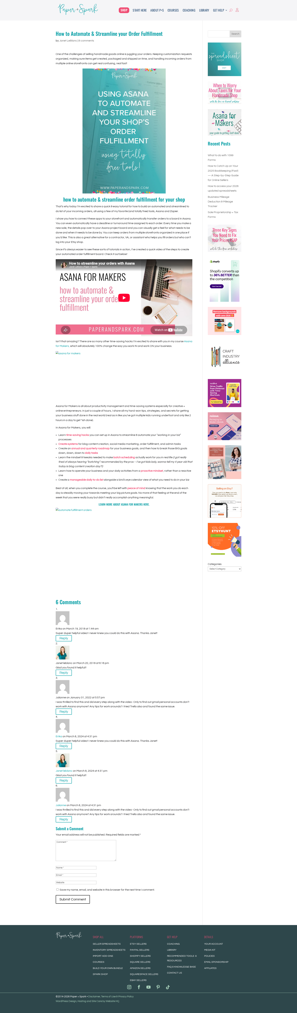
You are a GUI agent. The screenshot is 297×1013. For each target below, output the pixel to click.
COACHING (189, 10)
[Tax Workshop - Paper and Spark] (224, 92)
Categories (215, 564)
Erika (59, 736)
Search (235, 34)
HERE (146, 504)
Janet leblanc (64, 770)
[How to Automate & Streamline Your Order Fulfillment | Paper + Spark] (78, 14)
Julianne (61, 805)
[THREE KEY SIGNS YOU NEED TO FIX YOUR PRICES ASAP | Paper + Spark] (224, 238)
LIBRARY (204, 10)
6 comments (86, 40)
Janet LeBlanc (68, 40)
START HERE (140, 10)
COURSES (173, 10)
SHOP (124, 10)
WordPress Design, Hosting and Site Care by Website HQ (87, 1001)
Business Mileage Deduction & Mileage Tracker (220, 202)
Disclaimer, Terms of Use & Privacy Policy (111, 996)
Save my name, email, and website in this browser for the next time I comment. (107, 889)
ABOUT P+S (157, 10)
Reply (63, 638)
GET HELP (218, 10)
